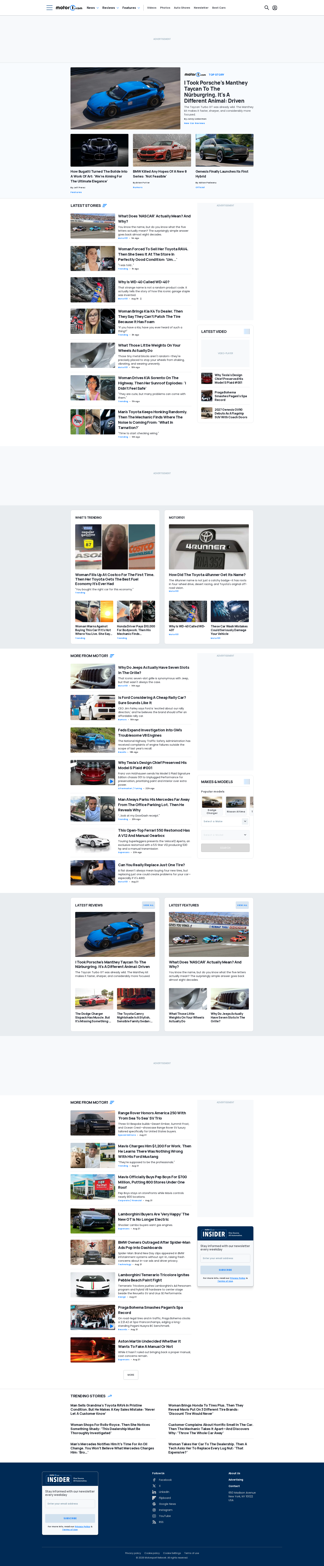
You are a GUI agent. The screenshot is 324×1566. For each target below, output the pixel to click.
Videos (151, 7)
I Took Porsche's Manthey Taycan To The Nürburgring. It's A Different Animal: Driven (216, 91)
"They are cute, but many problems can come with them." (152, 396)
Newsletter (201, 7)
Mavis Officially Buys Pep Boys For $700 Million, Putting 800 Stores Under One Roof (152, 1182)
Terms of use (191, 1553)
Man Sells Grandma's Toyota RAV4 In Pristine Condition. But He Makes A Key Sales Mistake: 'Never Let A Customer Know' (112, 1409)
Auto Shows (182, 7)
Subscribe (225, 1269)
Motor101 (123, 238)
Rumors (137, 187)
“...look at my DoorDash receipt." (139, 816)
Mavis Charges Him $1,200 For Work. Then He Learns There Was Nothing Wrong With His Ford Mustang (154, 1151)
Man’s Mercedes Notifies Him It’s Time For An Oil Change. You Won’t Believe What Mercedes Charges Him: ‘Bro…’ (112, 1448)
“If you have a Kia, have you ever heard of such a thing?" (150, 329)
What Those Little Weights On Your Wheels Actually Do (149, 348)
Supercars (124, 852)
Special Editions (127, 1135)
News (91, 8)
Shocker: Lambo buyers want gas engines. (145, 1225)
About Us (234, 1473)
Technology (124, 1264)
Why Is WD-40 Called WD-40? (144, 281)
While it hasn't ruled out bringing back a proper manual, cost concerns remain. (154, 1354)
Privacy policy (133, 1553)
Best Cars (219, 7)
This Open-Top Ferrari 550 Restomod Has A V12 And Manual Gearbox (154, 833)
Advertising (236, 1479)
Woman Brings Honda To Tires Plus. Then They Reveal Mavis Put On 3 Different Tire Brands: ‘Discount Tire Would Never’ (205, 1409)
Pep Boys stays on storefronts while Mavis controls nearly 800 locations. (151, 1195)
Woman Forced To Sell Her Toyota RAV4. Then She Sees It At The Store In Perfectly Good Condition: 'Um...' (153, 254)
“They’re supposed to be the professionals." (146, 1162)
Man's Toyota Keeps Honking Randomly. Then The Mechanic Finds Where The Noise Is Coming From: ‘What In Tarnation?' (152, 419)
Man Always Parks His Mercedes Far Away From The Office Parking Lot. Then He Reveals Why (153, 804)
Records (122, 1329)
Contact (234, 1486)
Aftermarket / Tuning (130, 788)
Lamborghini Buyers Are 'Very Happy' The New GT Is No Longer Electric (153, 1217)
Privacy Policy (237, 1278)
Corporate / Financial (130, 1200)
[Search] (267, 7)
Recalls (122, 752)
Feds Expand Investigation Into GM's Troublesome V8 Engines (150, 732)
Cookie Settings (172, 1553)
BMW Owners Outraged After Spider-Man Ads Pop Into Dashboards (154, 1245)
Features (129, 8)
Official (200, 187)
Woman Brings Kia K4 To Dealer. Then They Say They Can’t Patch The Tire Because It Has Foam (150, 316)
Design (122, 1297)
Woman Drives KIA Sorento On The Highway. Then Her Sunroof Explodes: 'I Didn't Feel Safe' (152, 383)
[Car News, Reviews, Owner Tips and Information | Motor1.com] (69, 7)
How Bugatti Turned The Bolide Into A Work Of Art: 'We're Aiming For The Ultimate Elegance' (99, 176)
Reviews (108, 8)
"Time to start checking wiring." (138, 433)
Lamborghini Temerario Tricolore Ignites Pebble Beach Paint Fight (153, 1277)
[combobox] (225, 821)
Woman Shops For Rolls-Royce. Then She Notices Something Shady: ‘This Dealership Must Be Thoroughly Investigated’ (110, 1428)
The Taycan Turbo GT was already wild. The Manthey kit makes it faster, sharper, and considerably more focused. (219, 110)
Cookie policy (152, 1553)
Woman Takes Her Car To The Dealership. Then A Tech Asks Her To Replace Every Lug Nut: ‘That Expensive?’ (207, 1448)
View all (148, 905)
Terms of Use (225, 1281)
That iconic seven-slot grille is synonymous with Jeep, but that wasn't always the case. (153, 680)
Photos (165, 7)
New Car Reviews (194, 123)
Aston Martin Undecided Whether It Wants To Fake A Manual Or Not (149, 1344)
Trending (123, 268)
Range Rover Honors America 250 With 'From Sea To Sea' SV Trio (152, 1115)
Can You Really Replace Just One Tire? (151, 864)
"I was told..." (126, 265)
